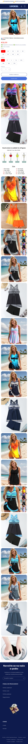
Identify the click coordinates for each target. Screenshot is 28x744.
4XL (9, 64)
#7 (8, 55)
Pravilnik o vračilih (22, 737)
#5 (23, 52)
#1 (4, 52)
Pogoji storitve (6, 697)
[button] (24, 6)
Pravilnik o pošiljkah (11, 741)
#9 (18, 55)
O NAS (4, 725)
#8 (13, 55)
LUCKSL (7, 737)
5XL (15, 64)
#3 (13, 52)
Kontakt (5, 728)
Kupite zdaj (14, 78)
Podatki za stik (19, 741)
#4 (18, 52)
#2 (8, 52)
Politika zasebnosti (7, 687)
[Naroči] (23, 678)
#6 (4, 55)
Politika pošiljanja (7, 694)
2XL (22, 61)
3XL (4, 64)
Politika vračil (6, 690)
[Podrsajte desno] (17, 35)
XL (17, 61)
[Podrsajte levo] (10, 35)
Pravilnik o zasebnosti (11, 739)
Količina (3, 66)
